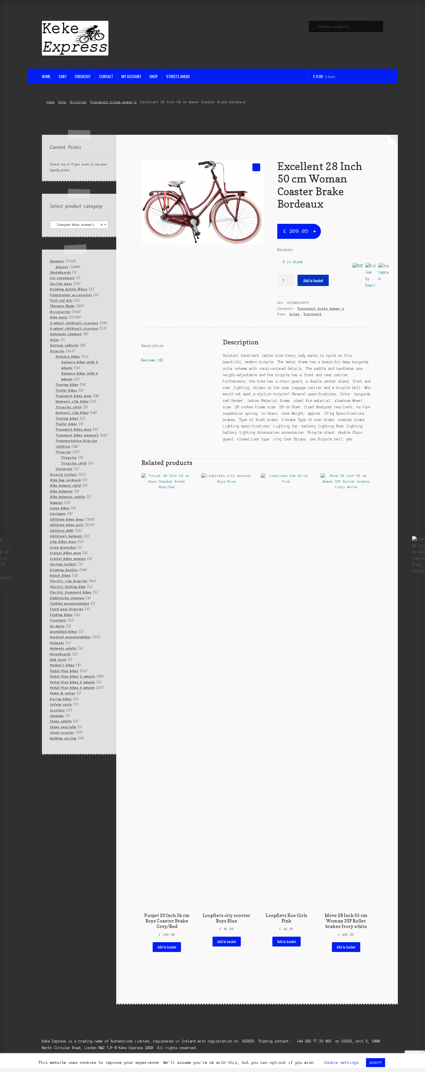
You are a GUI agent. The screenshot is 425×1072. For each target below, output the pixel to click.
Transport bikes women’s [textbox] (77, 225)
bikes (294, 314)
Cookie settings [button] (341, 1062)
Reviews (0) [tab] (152, 360)
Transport (313, 314)
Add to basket (313, 280)
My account (131, 76)
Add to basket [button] (167, 946)
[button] (256, 167)
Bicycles (78, 102)
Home (46, 76)
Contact (106, 76)
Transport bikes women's (113, 102)
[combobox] (79, 225)
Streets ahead (178, 76)
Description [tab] (152, 346)
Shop (153, 76)
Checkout (83, 76)
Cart (63, 76)
